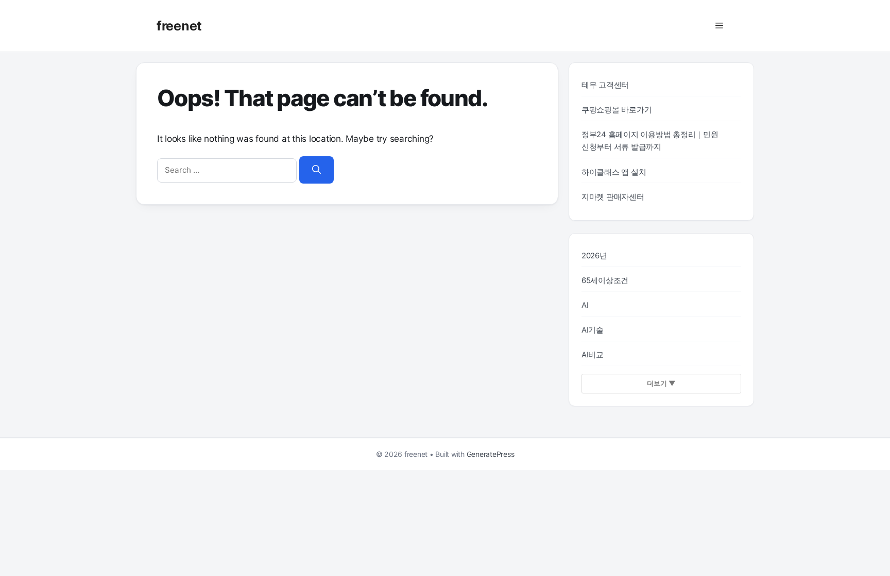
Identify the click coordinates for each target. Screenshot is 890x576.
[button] (719, 25)
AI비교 (592, 354)
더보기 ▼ (661, 383)
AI (585, 305)
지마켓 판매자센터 (612, 197)
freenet (179, 26)
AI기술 (592, 330)
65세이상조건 (604, 280)
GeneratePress (491, 454)
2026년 (594, 255)
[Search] (316, 170)
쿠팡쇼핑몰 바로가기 (616, 109)
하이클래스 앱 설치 (613, 172)
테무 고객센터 (605, 85)
